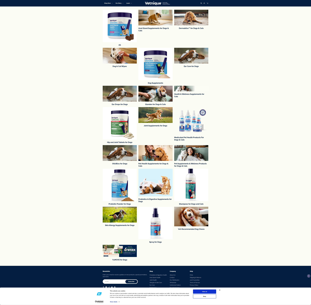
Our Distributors (174, 280)
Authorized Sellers (175, 285)
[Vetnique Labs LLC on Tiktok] (109, 287)
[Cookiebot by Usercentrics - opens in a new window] (99, 302)
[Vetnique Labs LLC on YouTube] (112, 287)
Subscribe (131, 281)
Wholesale (173, 282)
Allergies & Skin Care (156, 282)
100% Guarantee (194, 280)
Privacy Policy (194, 285)
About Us (172, 275)
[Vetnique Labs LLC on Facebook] (103, 287)
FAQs (191, 275)
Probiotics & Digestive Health (158, 275)
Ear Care (152, 285)
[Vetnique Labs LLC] (157, 3)
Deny (204, 296)
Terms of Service (195, 282)
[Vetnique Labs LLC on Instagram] (106, 287)
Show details (113, 301)
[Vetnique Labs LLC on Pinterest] (114, 287)
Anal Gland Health (155, 277)
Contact (172, 277)
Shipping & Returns (195, 277)
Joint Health (153, 280)
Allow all (204, 291)
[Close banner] (219, 290)
